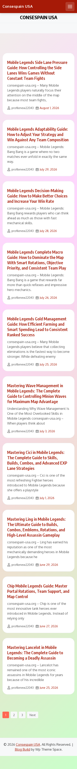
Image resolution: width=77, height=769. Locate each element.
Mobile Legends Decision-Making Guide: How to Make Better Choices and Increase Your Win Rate (37, 196)
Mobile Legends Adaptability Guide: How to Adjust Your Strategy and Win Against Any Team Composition (38, 134)
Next (33, 715)
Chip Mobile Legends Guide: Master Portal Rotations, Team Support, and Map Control (38, 591)
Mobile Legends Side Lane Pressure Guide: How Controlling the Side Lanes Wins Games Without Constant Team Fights (37, 70)
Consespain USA (17, 6)
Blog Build (22, 749)
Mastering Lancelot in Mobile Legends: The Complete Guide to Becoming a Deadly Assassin (35, 652)
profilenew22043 (22, 108)
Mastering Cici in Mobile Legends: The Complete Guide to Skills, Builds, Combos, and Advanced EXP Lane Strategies (37, 460)
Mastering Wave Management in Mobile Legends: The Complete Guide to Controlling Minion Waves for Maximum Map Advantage (36, 393)
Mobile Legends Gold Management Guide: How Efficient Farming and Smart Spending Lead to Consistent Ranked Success (37, 326)
